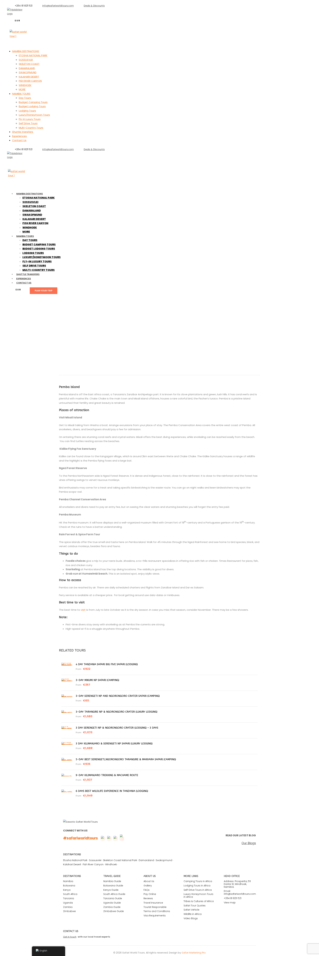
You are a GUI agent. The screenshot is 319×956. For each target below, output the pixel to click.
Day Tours (25, 98)
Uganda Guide (112, 902)
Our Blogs (249, 843)
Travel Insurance (153, 902)
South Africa (70, 894)
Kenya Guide (110, 890)
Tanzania (68, 898)
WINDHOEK (25, 85)
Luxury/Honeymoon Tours (34, 115)
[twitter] (17, 161)
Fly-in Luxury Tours (30, 119)
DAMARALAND (27, 68)
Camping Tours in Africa (198, 881)
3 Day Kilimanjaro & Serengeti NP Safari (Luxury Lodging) (114, 743)
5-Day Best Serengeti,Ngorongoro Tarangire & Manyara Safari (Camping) (126, 759)
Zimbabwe (69, 911)
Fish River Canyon (93, 864)
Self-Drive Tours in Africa (198, 890)
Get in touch (69, 936)
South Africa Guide (114, 894)
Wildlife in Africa (193, 914)
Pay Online (150, 894)
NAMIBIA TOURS (21, 93)
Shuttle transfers (22, 132)
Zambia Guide (111, 907)
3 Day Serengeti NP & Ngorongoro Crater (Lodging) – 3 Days (117, 727)
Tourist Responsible (155, 907)
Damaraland (146, 860)
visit (83, 610)
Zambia (67, 907)
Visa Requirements (155, 915)
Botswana (69, 885)
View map (230, 902)
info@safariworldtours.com (58, 5)
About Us (149, 881)
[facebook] (11, 161)
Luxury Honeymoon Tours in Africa (198, 895)
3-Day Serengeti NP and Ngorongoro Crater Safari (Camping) (118, 695)
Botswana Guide (113, 885)
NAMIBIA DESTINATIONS (25, 51)
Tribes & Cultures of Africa (199, 901)
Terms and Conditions (157, 911)
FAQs (147, 890)
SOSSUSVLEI (26, 59)
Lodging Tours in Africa (197, 885)
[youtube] (22, 161)
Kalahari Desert (72, 864)
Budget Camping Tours (33, 102)
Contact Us (19, 140)
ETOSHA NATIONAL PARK (33, 55)
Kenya (66, 890)
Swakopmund (164, 860)
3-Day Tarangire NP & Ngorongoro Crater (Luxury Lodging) (116, 711)
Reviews (148, 898)
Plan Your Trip (43, 290)
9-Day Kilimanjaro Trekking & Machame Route (107, 775)
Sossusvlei (95, 860)
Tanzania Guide (112, 898)
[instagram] (27, 17)
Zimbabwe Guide (113, 911)
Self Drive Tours (28, 123)
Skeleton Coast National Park (120, 860)
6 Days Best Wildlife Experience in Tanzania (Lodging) (112, 791)
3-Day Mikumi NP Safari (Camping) (97, 680)
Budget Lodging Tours (32, 106)
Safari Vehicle (191, 909)
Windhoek (111, 864)
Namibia (68, 881)
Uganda (68, 902)
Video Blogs (191, 918)
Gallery (148, 885)
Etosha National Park (75, 860)
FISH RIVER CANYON (30, 81)
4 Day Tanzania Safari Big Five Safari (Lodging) (107, 664)
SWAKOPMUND (27, 72)
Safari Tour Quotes (195, 905)
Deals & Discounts (94, 5)
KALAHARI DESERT (29, 76)
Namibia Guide (112, 881)
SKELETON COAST (29, 64)
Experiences (19, 136)
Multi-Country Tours (31, 127)
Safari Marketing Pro (194, 952)
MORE (22, 89)
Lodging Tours (27, 110)
